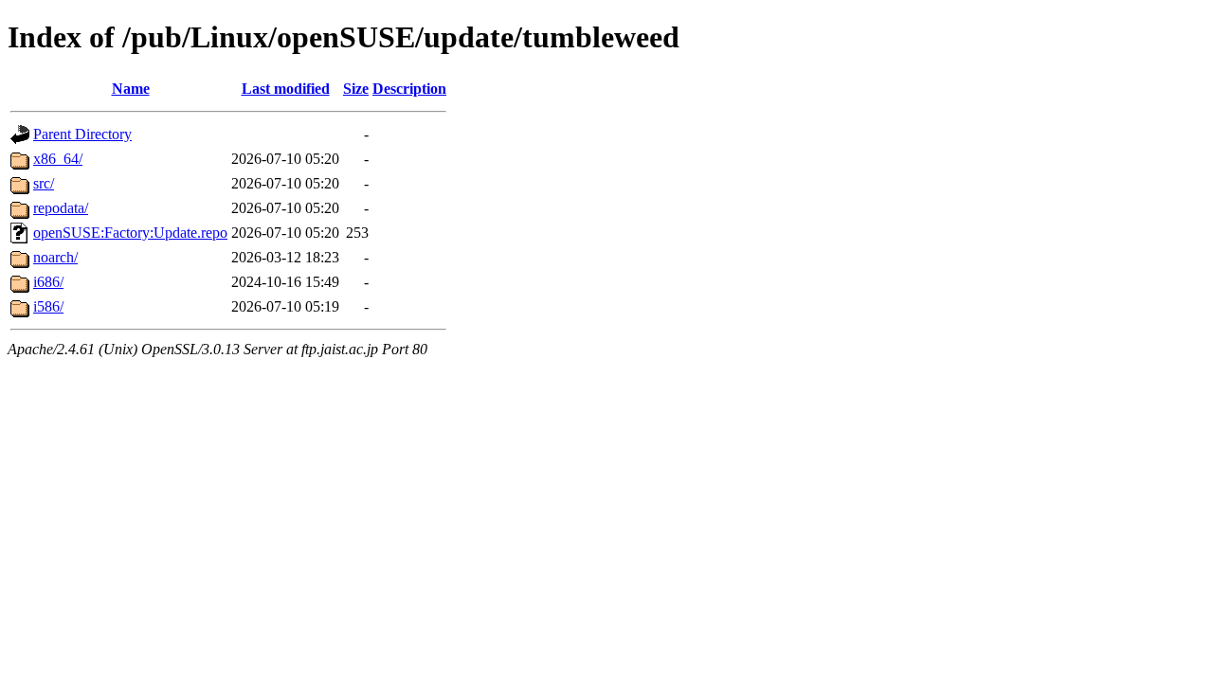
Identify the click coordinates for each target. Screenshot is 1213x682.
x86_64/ (57, 159)
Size (356, 89)
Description (409, 89)
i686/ (48, 282)
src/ (43, 183)
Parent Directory (82, 134)
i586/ (48, 306)
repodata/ (60, 208)
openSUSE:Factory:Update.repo (130, 232)
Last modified (286, 89)
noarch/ (55, 257)
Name (131, 89)
